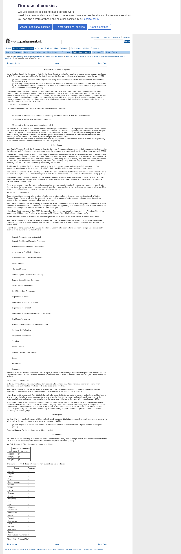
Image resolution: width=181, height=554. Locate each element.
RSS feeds (116, 37)
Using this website (58, 549)
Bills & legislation (53, 52)
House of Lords (29, 52)
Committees (66, 52)
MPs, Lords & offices (43, 48)
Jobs (49, 549)
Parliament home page (21, 56)
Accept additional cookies (35, 26)
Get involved (75, 48)
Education (95, 48)
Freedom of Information (37, 549)
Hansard (67, 56)
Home (8, 48)
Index (57, 63)
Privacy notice (78, 549)
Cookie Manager (98, 549)
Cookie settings (99, 26)
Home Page (102, 63)
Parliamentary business (23, 48)
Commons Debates (78, 56)
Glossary (16, 549)
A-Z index (8, 549)
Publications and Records (55, 56)
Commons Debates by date (95, 56)
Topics (114, 52)
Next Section (12, 544)
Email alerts (106, 37)
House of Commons (13, 52)
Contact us (126, 37)
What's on (41, 52)
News (107, 52)
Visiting (86, 48)
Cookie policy (88, 549)
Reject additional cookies (70, 26)
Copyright (69, 549)
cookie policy (91, 18)
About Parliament (61, 48)
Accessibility (95, 37)
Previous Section (13, 63)
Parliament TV (97, 52)
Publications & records (81, 52)
